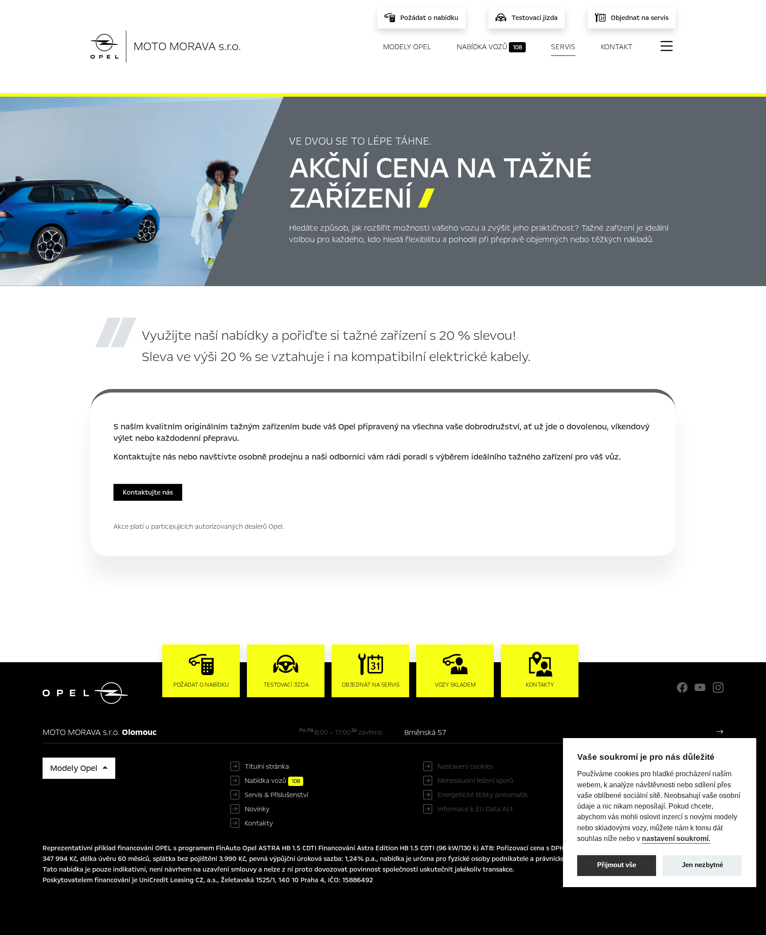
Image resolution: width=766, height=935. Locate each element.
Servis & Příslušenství (276, 794)
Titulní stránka (267, 766)
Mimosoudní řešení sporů (475, 780)
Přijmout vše (616, 864)
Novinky (257, 809)
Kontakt (617, 47)
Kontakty (259, 823)
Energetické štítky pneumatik (483, 794)
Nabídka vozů (489, 47)
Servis (563, 47)
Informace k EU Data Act (475, 809)
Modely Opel (407, 47)
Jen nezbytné (702, 864)
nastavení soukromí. (676, 838)
